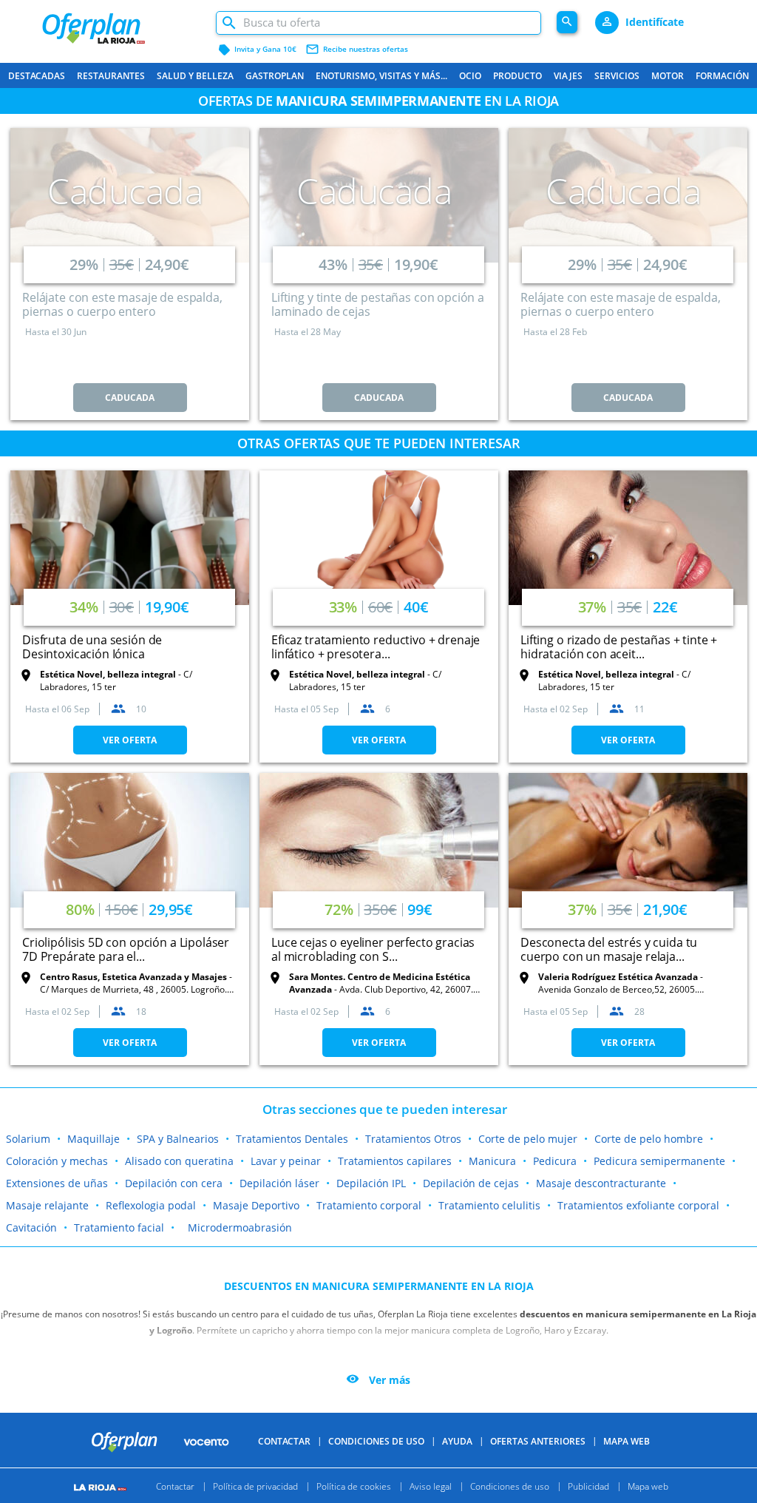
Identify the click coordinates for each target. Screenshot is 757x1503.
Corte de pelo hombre (648, 1139)
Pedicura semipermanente (659, 1161)
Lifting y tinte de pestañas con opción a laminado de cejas (377, 304)
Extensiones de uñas (57, 1183)
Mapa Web (626, 1441)
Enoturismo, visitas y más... (381, 76)
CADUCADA (130, 397)
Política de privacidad (255, 1485)
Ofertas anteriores (537, 1441)
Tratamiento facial (119, 1227)
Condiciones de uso (376, 1441)
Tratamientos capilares (395, 1161)
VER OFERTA (130, 740)
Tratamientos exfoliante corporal (638, 1205)
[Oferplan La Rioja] (120, 23)
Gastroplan (274, 76)
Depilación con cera (174, 1183)
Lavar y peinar (286, 1161)
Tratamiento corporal (368, 1205)
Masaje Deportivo (256, 1205)
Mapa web (648, 1485)
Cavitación (31, 1227)
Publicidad (588, 1485)
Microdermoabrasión (240, 1227)
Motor (667, 76)
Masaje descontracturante (601, 1183)
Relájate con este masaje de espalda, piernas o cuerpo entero (122, 304)
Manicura (492, 1161)
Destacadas (36, 76)
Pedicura (555, 1161)
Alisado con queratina (179, 1161)
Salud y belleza (195, 76)
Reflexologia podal (151, 1205)
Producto (517, 76)
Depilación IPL (371, 1183)
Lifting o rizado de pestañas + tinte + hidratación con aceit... (618, 647)
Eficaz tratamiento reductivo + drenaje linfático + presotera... (375, 647)
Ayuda (457, 1441)
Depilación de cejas (471, 1183)
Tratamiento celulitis (489, 1205)
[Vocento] (206, 1440)
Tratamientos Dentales (292, 1139)
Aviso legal (431, 1485)
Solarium (28, 1139)
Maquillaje (93, 1139)
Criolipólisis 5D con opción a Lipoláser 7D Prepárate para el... (125, 949)
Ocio (470, 76)
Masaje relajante (47, 1205)
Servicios (616, 76)
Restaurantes (111, 76)
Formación (722, 76)
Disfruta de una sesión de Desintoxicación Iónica (92, 647)
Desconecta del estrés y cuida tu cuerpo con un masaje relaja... (608, 949)
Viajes (568, 76)
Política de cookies (353, 1485)
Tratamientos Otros (413, 1139)
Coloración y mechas (57, 1161)
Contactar (284, 1441)
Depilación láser (279, 1183)
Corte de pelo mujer (527, 1139)
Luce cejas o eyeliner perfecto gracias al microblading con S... (373, 949)
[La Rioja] (102, 1486)
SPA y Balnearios (178, 1139)
